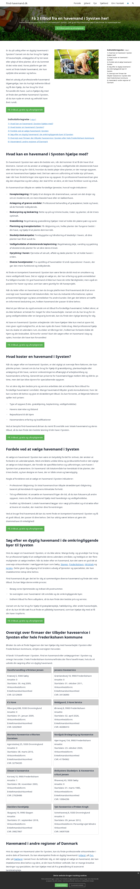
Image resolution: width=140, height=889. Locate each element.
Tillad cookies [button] (61, 885)
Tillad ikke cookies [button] (77, 885)
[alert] (70, 880)
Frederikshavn (76, 564)
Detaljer (91, 881)
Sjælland (104, 3)
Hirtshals (89, 564)
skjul (33, 119)
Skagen (64, 564)
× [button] (138, 873)
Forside (77, 3)
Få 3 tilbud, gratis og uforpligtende (70, 28)
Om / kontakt (117, 3)
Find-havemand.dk (16, 3)
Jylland (87, 3)
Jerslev (9, 568)
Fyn (95, 3)
